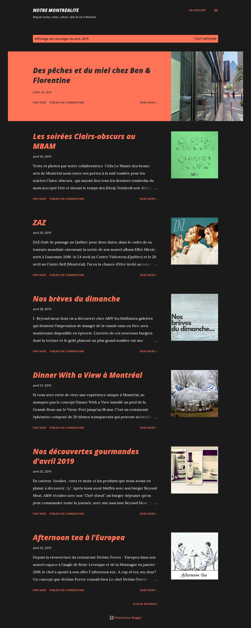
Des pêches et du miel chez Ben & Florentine (91, 75)
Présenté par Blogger (128, 617)
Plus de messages (145, 604)
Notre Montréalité (56, 10)
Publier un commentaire (67, 102)
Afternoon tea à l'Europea (79, 537)
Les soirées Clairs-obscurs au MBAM (84, 141)
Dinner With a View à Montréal (87, 375)
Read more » (148, 102)
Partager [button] (39, 102)
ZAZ (39, 222)
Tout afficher (205, 39)
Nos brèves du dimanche (76, 299)
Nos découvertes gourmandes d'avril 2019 (86, 456)
